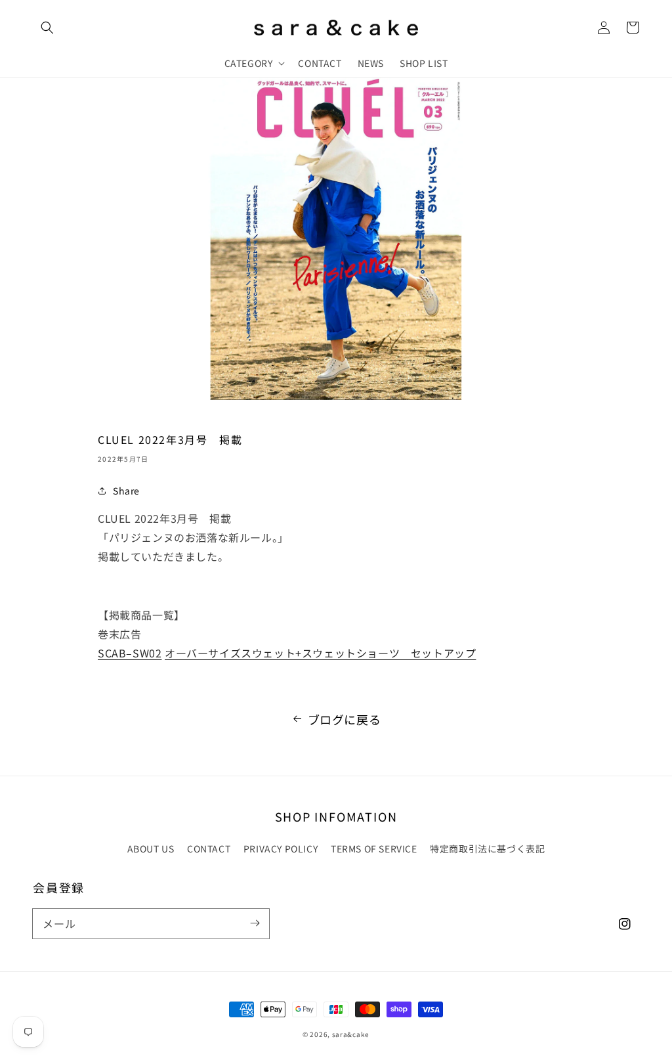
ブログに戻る (344, 719)
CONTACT (208, 848)
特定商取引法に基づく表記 (487, 848)
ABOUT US (151, 848)
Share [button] (126, 490)
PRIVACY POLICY (280, 848)
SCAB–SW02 (129, 653)
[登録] (254, 923)
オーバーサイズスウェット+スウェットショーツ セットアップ (320, 653)
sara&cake (350, 1034)
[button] (47, 27)
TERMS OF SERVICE (374, 848)
